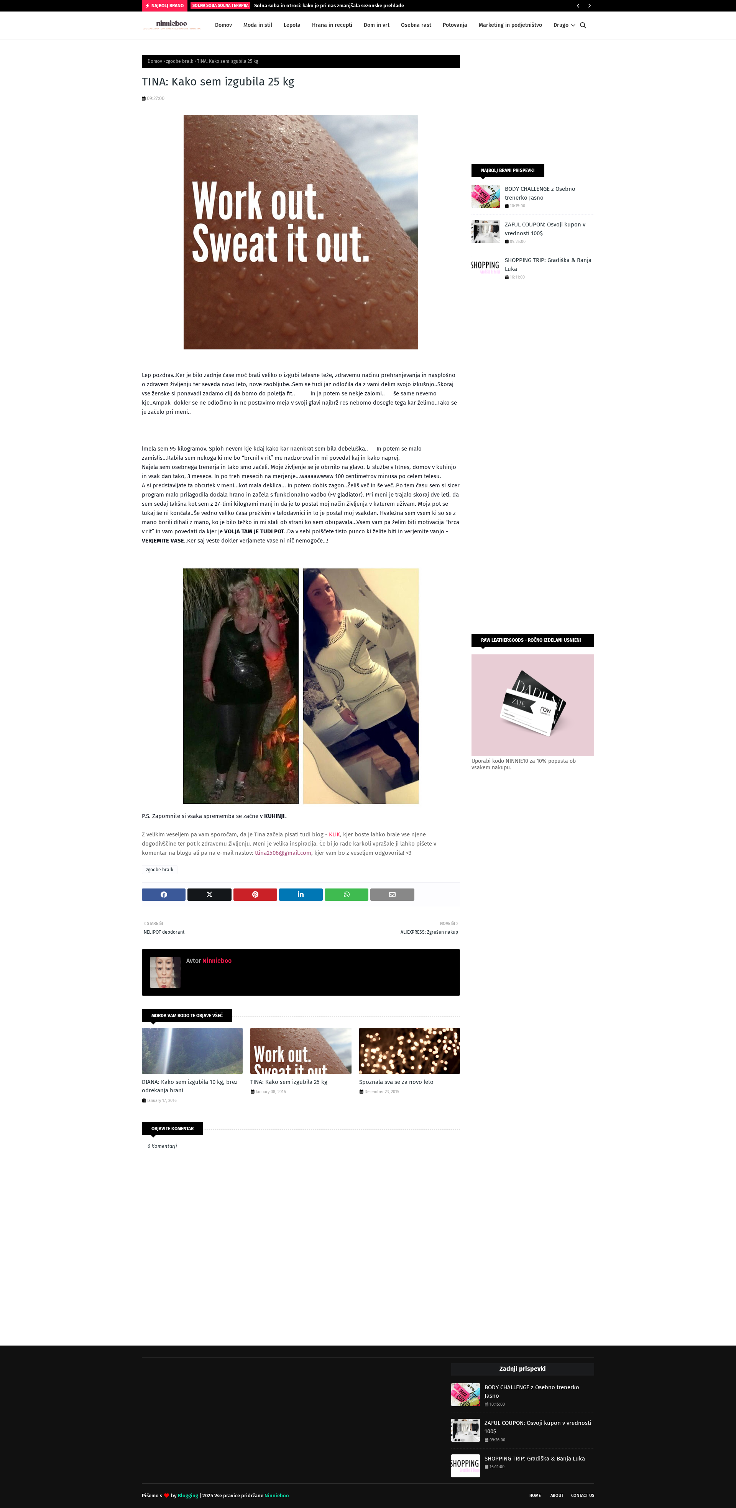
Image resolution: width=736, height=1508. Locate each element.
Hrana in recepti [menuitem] (332, 25)
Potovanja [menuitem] (455, 25)
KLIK (334, 834)
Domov (155, 61)
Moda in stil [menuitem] (257, 25)
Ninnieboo (216, 960)
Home (535, 1495)
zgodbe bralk (179, 61)
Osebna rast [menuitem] (416, 25)
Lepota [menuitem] (292, 25)
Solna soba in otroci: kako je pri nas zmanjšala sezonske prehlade (329, 5)
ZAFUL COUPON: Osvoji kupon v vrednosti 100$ (545, 229)
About (557, 1495)
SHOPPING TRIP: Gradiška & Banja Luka (548, 264)
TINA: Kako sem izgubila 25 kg (288, 1082)
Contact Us (582, 1495)
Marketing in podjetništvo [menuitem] (510, 25)
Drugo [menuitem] (561, 25)
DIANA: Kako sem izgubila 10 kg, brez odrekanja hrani (190, 1086)
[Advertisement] (533, 103)
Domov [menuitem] (223, 25)
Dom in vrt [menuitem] (376, 25)
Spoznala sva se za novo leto (396, 1082)
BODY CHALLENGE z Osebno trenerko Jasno (540, 193)
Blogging (188, 1495)
